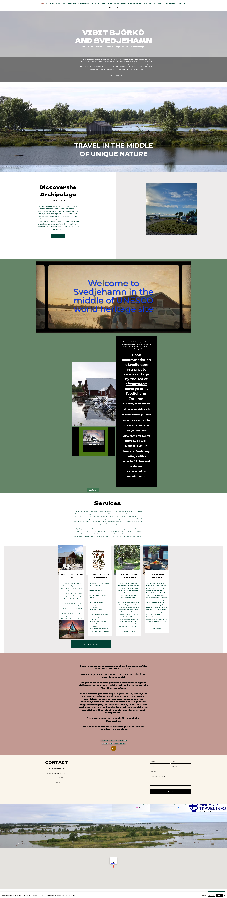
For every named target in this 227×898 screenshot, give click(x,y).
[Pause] (75, 453)
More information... (128, 631)
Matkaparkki (129, 718)
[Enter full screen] (112, 453)
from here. (122, 729)
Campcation (113, 720)
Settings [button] (204, 895)
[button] (113, 157)
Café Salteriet (156, 629)
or (138, 718)
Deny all (211, 895)
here (142, 476)
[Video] (113, 748)
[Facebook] (140, 808)
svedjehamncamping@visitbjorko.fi (56, 778)
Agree (219, 895)
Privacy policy (72, 895)
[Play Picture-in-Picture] (109, 453)
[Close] (225, 895)
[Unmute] (78, 453)
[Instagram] (137, 808)
